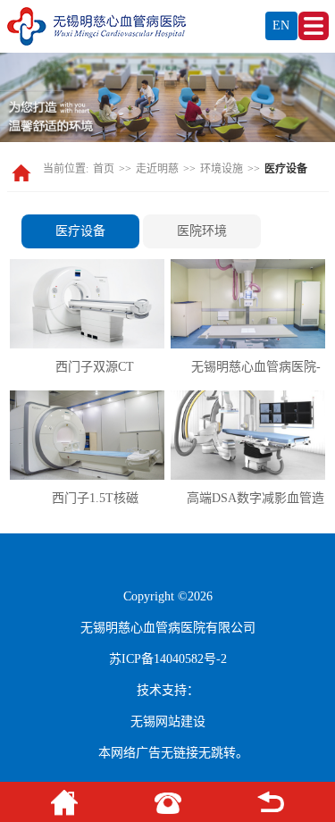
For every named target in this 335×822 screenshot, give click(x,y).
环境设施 (221, 169)
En (280, 25)
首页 (103, 169)
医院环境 (202, 231)
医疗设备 (80, 231)
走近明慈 (157, 169)
